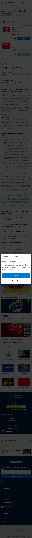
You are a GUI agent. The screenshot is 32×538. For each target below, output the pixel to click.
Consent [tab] (5, 256)
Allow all (16, 275)
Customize (15, 280)
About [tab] (26, 256)
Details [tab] (16, 256)
